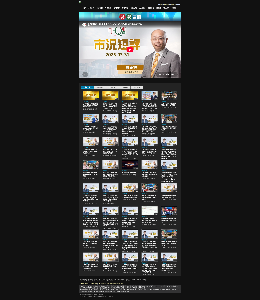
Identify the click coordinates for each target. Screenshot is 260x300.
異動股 (158, 8)
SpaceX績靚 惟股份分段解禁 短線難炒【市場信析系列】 (90, 174)
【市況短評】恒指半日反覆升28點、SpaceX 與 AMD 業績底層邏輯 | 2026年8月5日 (90, 198)
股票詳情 (125, 8)
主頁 (84, 8)
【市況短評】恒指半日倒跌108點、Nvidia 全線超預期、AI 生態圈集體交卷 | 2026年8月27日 (110, 105)
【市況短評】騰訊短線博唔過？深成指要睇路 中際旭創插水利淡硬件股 (110, 174)
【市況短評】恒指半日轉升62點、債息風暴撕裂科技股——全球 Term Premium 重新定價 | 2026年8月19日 (129, 130)
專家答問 (137, 87)
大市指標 (100, 8)
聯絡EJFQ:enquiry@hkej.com (115, 283)
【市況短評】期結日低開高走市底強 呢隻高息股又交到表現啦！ (90, 104)
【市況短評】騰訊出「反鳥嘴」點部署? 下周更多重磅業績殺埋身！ (110, 151)
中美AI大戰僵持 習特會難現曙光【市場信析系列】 (168, 104)
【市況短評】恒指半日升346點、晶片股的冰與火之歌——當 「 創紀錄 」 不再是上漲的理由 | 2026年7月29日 (110, 222)
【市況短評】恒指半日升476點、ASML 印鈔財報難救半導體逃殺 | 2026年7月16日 (130, 267)
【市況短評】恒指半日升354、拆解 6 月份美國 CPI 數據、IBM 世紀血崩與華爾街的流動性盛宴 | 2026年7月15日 (149, 268)
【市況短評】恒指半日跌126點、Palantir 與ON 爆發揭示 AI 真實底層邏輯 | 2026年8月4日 (110, 198)
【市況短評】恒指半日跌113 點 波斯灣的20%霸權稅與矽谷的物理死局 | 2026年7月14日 (168, 267)
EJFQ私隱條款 (93, 283)
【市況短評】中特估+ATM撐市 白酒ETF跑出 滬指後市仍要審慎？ (91, 266)
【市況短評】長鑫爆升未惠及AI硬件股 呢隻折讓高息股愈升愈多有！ (149, 220)
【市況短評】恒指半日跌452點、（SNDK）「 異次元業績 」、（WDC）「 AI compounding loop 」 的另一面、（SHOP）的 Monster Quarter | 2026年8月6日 (169, 178)
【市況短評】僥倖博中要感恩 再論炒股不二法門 (168, 196)
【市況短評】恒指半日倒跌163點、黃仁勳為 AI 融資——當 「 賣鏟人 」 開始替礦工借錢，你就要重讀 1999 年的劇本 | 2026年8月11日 (168, 154)
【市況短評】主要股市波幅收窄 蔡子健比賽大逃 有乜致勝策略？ (149, 174)
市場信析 (100, 87)
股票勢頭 (108, 8)
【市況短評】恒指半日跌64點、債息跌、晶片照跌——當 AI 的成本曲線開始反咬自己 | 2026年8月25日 (149, 105)
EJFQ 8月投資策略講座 (129, 172)
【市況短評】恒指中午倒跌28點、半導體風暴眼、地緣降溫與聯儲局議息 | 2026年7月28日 (129, 221)
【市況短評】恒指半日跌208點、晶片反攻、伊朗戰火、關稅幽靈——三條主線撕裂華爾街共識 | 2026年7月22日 (130, 245)
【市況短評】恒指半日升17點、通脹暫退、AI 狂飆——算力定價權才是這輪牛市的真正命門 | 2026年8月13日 (130, 153)
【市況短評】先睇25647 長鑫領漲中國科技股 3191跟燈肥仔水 (90, 151)
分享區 (174, 8)
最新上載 (87, 87)
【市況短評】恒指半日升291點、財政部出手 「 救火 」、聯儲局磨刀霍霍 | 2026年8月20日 (110, 129)
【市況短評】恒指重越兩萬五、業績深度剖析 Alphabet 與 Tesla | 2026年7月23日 (110, 244)
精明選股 (117, 8)
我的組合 (166, 8)
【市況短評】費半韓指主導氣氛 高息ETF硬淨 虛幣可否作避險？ (90, 128)
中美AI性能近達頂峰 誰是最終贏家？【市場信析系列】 (168, 220)
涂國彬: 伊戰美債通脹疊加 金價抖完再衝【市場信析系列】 (169, 243)
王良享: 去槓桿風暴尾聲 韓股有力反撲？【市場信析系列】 (149, 197)
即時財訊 (134, 8)
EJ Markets (124, 87)
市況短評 (112, 87)
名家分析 (91, 8)
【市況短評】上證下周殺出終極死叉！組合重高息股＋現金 (90, 243)
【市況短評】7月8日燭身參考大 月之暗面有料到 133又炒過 (110, 266)
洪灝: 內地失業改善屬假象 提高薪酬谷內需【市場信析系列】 (169, 128)
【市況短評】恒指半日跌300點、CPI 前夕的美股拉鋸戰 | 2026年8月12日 (149, 151)
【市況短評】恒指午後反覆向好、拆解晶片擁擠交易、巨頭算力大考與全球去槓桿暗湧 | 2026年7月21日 (149, 245)
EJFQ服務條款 (84, 283)
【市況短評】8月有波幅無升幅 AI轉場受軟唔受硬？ (130, 196)
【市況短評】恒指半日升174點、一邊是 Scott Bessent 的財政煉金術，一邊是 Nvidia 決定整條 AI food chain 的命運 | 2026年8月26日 (129, 107)
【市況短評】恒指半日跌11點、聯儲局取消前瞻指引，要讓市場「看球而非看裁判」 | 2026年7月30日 (91, 221)
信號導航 (142, 8)
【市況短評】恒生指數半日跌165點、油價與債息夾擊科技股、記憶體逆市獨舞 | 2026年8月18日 (149, 129)
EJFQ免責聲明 (102, 283)
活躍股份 (151, 8)
